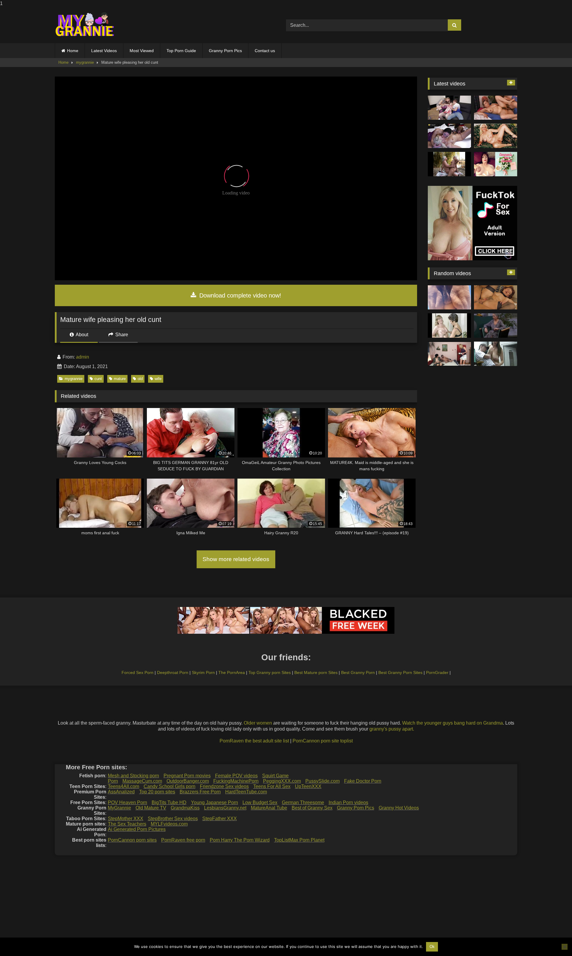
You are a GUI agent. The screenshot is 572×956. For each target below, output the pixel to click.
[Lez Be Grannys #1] (449, 164)
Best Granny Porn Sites (400, 672)
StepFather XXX (219, 818)
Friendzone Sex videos (224, 786)
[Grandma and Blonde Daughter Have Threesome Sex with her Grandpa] (449, 354)
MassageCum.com (142, 781)
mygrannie (85, 62)
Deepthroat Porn (172, 672)
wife (158, 378)
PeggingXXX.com (282, 781)
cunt (98, 378)
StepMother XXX (125, 818)
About (81, 334)
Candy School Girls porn (169, 786)
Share (121, 334)
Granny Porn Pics (225, 50)
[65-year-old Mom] (495, 108)
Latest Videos (104, 50)
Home (72, 50)
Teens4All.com (123, 786)
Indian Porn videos (348, 802)
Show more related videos (236, 559)
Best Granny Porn (358, 672)
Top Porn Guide (181, 50)
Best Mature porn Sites (316, 672)
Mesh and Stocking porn (133, 775)
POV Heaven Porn (127, 802)
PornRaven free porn (183, 840)
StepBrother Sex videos (173, 818)
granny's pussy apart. (391, 728)
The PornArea (231, 672)
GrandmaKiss (185, 807)
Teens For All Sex (271, 786)
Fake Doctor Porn (362, 781)
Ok (432, 946)
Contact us (265, 50)
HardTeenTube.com (246, 791)
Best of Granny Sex (312, 807)
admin (82, 356)
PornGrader (437, 672)
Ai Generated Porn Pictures (137, 829)
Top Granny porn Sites (269, 672)
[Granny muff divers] (449, 325)
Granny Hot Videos (399, 807)
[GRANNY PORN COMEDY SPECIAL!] (495, 354)
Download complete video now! (239, 295)
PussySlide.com (322, 781)
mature (120, 378)
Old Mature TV (151, 807)
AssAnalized (121, 791)
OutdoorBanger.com (188, 781)
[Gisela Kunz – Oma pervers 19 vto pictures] (495, 325)
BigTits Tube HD (169, 802)
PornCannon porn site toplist (323, 740)
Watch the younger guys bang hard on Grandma (452, 722)
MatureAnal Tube (269, 807)
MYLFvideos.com (169, 823)
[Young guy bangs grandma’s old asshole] (495, 297)
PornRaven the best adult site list (254, 740)
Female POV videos (236, 775)
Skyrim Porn (203, 672)
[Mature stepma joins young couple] (449, 108)
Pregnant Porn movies (187, 775)
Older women (258, 722)
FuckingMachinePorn (236, 781)
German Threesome (303, 802)
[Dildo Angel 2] (495, 164)
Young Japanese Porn (214, 802)
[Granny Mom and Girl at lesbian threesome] (449, 136)
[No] (565, 947)
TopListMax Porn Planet (299, 840)
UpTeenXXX (308, 786)
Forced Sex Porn (137, 672)
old (140, 378)
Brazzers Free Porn (200, 791)
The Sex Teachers (127, 823)
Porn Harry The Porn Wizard (240, 840)
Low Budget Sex (260, 802)
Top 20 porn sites (157, 791)
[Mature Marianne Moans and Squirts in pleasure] (495, 136)
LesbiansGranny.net (225, 807)
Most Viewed (142, 50)
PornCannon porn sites (132, 840)
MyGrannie (119, 807)
